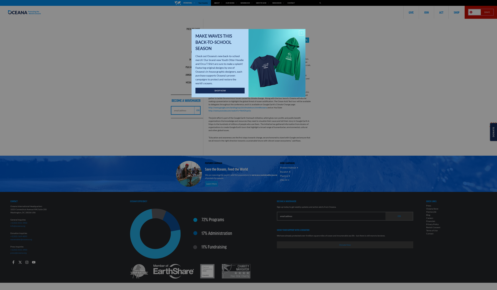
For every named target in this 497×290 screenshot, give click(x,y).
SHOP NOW (220, 90)
